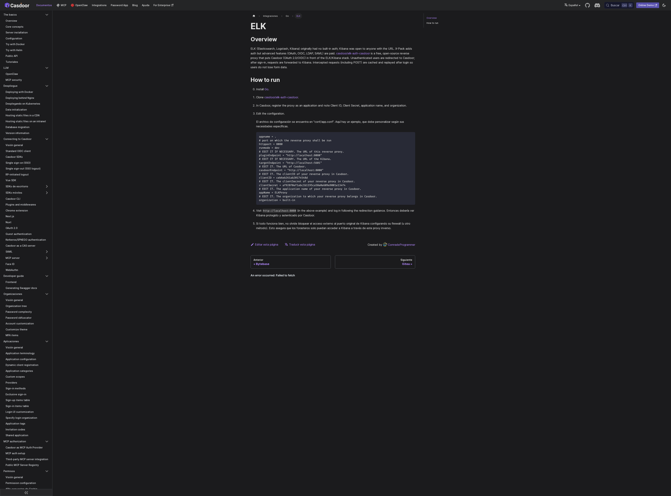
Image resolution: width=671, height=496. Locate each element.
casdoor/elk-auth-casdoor (353, 53)
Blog (135, 5)
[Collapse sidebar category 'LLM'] (47, 68)
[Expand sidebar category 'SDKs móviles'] (47, 193)
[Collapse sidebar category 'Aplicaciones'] (47, 341)
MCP (63, 5)
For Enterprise (161, 5)
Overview (432, 18)
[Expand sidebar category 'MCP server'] (47, 258)
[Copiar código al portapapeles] (411, 136)
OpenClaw (81, 5)
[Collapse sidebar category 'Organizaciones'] (47, 294)
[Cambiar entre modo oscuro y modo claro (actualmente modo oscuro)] (664, 5)
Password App (119, 5)
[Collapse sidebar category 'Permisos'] (47, 471)
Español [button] (573, 5)
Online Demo (646, 5)
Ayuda (145, 5)
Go (266, 89)
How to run (432, 23)
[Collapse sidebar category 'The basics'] (47, 14)
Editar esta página (266, 244)
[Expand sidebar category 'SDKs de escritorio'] (47, 186)
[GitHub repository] (587, 5)
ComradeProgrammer (401, 244)
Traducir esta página (302, 244)
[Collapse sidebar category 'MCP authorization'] (47, 441)
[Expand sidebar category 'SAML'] (47, 251)
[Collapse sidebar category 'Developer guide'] (47, 276)
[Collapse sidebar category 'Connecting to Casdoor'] (47, 139)
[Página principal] (254, 16)
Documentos (44, 5)
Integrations (99, 5)
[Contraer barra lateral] (26, 492)
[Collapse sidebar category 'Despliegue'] (47, 86)
